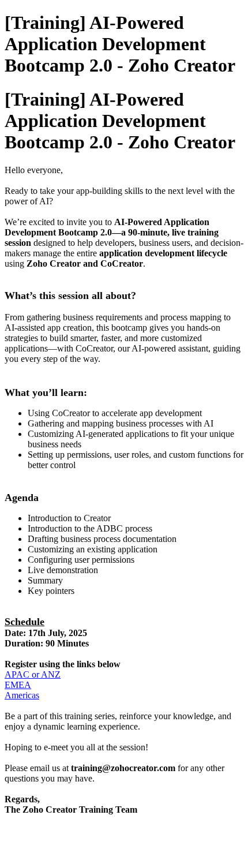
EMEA (18, 685)
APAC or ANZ (33, 674)
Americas (22, 695)
